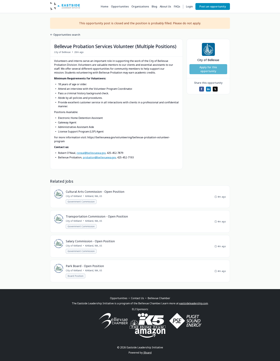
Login (189, 6)
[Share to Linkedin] (208, 89)
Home (104, 6)
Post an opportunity (212, 6)
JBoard (147, 352)
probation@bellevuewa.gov (99, 157)
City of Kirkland (74, 196)
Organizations (140, 6)
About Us (165, 6)
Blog (154, 6)
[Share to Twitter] (215, 89)
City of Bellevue (62, 52)
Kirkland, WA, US (93, 196)
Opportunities (120, 6)
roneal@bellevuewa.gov (91, 153)
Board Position (75, 275)
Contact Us (137, 298)
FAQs (177, 6)
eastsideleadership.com (193, 303)
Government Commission (81, 201)
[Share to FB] (201, 89)
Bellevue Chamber (159, 298)
